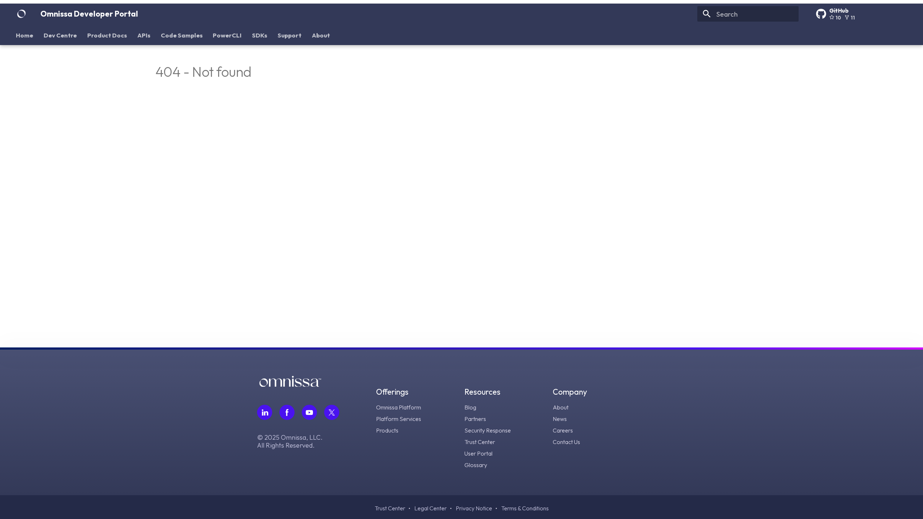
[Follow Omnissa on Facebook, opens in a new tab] (287, 412)
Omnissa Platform (398, 407)
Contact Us (566, 441)
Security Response (487, 430)
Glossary (475, 465)
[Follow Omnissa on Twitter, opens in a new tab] (331, 412)
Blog (470, 407)
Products (387, 430)
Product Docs (107, 35)
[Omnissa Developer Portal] (21, 14)
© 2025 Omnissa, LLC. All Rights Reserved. (290, 441)
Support (289, 35)
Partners (475, 418)
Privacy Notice (474, 508)
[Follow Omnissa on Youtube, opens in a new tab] (309, 412)
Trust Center (479, 441)
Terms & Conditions (525, 508)
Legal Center (430, 508)
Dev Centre (60, 35)
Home (25, 35)
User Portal (478, 453)
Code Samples (182, 35)
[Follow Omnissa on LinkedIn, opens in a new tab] (264, 412)
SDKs (259, 35)
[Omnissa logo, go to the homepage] (290, 384)
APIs (143, 35)
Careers (563, 430)
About (321, 35)
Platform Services (398, 418)
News (560, 418)
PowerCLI (227, 35)
